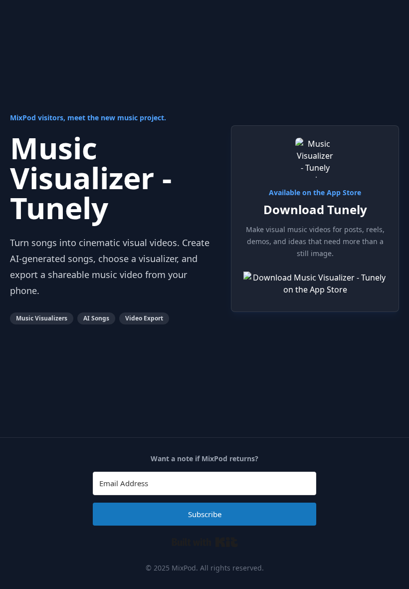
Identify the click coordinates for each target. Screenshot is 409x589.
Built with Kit (205, 542)
